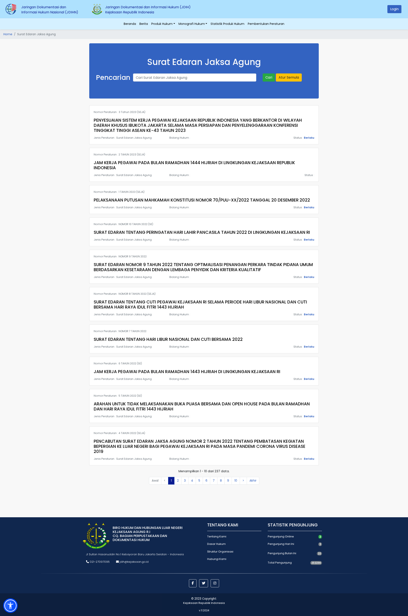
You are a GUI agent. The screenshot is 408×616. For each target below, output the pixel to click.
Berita (143, 24)
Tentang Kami (216, 536)
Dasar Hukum (216, 544)
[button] (193, 583)
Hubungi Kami (216, 559)
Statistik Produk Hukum (227, 24)
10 (235, 480)
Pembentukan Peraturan (266, 24)
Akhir (252, 480)
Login (394, 9)
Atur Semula (289, 77)
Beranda (130, 24)
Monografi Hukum (191, 24)
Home (7, 34)
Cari (268, 77)
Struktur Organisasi (220, 552)
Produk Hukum (162, 24)
